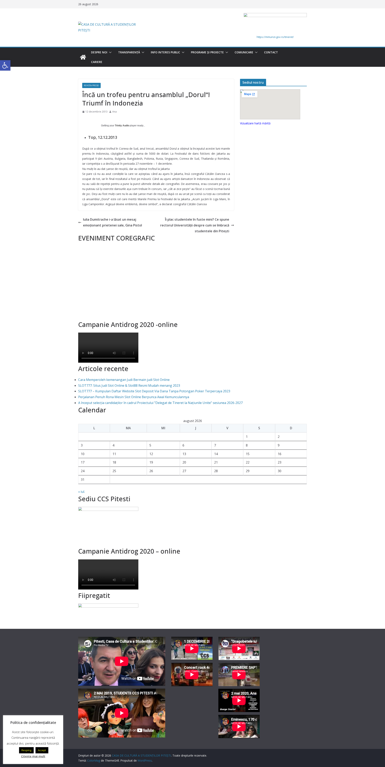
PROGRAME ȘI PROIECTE (207, 52)
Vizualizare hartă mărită (255, 123)
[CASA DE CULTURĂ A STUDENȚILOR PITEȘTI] (83, 57)
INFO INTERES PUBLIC (165, 52)
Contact (271, 52)
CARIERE (96, 62)
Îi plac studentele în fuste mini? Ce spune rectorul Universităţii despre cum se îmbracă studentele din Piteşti (194, 225)
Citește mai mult (33, 756)
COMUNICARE (244, 52)
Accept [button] (42, 750)
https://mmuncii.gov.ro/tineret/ (275, 37)
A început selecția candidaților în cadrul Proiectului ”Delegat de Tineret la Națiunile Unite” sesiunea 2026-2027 (160, 403)
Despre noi (99, 52)
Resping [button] (26, 750)
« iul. (81, 491)
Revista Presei (91, 85)
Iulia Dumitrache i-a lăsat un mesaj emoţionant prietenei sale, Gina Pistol (112, 222)
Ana (114, 111)
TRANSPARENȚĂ (129, 52)
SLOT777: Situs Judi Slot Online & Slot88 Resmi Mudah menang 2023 (129, 385)
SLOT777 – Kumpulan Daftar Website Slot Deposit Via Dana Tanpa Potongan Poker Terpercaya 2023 (154, 391)
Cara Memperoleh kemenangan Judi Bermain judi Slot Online (124, 379)
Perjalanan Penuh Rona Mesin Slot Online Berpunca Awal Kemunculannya (133, 397)
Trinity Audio (122, 125)
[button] (109, 52)
